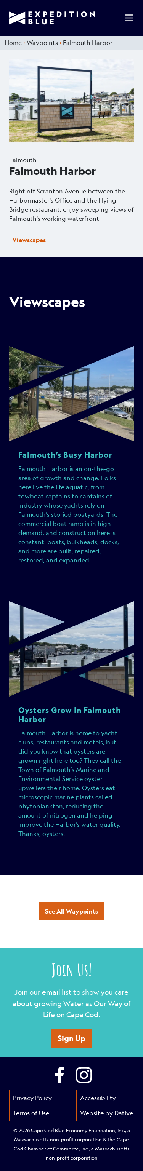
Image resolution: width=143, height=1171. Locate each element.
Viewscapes (29, 240)
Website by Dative (106, 1113)
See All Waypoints (71, 911)
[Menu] (129, 17)
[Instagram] (84, 1075)
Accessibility (98, 1098)
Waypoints (42, 42)
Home (13, 42)
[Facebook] (59, 1075)
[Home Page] (56, 18)
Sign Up (71, 1038)
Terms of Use (31, 1113)
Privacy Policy (32, 1098)
